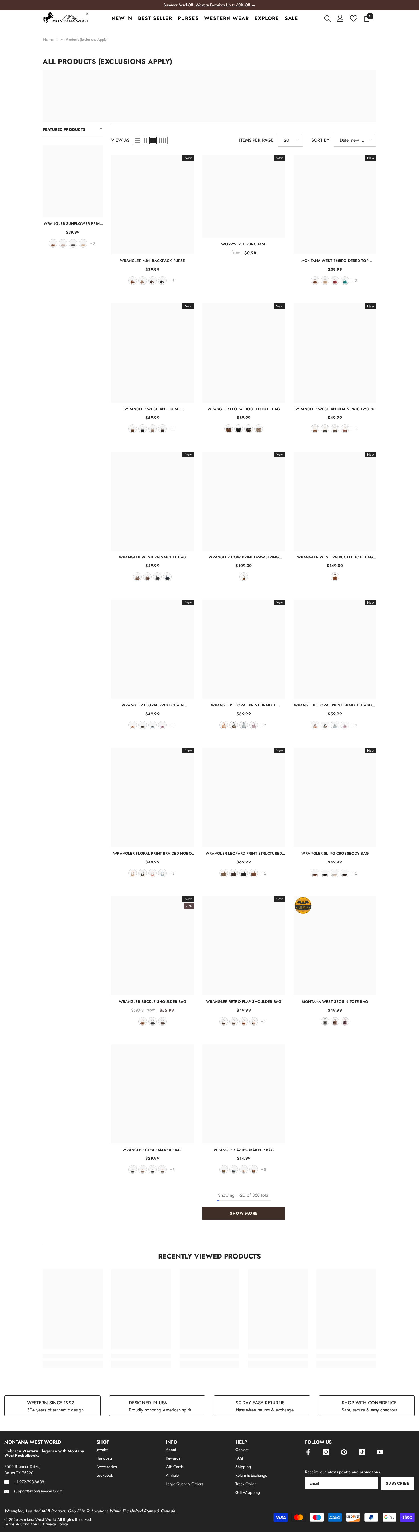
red (335, 280)
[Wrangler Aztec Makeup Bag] (243, 1093)
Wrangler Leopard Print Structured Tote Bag (244, 853)
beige (335, 873)
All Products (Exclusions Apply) (84, 39)
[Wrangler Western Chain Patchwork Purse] (335, 353)
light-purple (253, 725)
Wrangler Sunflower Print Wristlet (73, 224)
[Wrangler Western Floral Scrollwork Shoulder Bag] (152, 353)
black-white (132, 1169)
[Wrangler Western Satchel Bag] (152, 501)
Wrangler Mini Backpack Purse (152, 261)
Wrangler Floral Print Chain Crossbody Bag (152, 705)
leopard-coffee (233, 873)
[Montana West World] (209, 96)
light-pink (345, 1021)
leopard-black (152, 1169)
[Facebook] (308, 1452)
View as (120, 140)
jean (167, 576)
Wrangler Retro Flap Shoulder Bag (243, 1001)
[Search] (327, 18)
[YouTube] (380, 1452)
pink (152, 873)
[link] (73, 1356)
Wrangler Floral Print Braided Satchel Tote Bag (244, 705)
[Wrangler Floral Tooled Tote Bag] (243, 353)
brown (53, 243)
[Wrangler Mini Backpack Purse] (152, 204)
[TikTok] (362, 1452)
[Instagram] (326, 1452)
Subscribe (397, 1483)
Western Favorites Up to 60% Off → (225, 5)
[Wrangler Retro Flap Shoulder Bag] (243, 945)
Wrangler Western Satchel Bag (152, 557)
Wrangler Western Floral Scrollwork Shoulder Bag (152, 409)
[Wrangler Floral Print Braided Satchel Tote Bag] (243, 649)
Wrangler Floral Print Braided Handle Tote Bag (335, 705)
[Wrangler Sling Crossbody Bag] (335, 797)
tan (83, 243)
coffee (152, 280)
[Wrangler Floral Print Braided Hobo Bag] (152, 797)
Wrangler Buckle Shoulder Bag (152, 1001)
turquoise (345, 280)
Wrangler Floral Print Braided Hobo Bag (152, 853)
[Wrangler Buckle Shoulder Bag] (152, 945)
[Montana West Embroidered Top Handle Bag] (335, 204)
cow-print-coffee (223, 1021)
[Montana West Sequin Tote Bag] (335, 945)
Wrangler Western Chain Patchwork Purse (334, 409)
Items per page (256, 140)
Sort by (320, 140)
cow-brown (137, 576)
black (73, 243)
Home (48, 39)
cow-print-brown (253, 1021)
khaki (63, 243)
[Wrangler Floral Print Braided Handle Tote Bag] (335, 649)
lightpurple (162, 725)
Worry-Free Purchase (243, 244)
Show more (244, 1213)
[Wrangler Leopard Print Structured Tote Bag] (243, 797)
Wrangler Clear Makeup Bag (152, 1150)
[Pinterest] (344, 1452)
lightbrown (253, 1169)
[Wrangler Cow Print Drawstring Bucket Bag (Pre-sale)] (243, 501)
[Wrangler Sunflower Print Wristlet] (73, 181)
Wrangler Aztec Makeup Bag (243, 1150)
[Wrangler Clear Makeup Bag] (152, 1093)
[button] (137, 140)
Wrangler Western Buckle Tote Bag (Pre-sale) (335, 557)
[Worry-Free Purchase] (243, 196)
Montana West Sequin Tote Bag (335, 1001)
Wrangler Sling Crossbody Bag (335, 853)
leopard (223, 873)
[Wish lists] (353, 18)
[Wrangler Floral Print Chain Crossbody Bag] (152, 649)
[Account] (340, 18)
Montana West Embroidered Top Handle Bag (335, 261)
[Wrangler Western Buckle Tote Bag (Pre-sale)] (335, 501)
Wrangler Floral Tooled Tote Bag (244, 409)
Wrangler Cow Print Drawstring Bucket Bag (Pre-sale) (244, 557)
